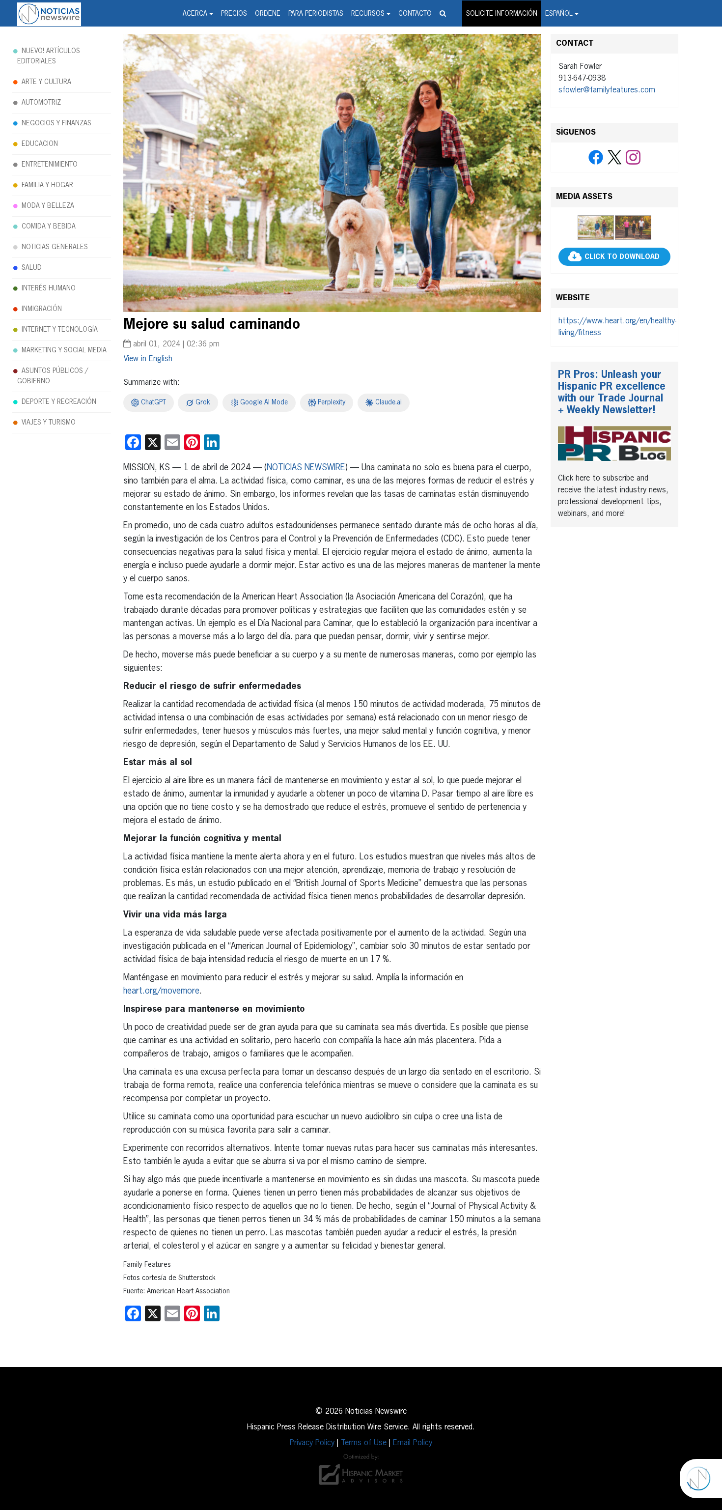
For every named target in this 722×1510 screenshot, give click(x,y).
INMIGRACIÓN (42, 309)
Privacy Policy (312, 1443)
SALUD (32, 267)
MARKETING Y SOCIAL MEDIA (64, 350)
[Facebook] (595, 158)
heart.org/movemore (161, 991)
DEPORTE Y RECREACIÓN (59, 402)
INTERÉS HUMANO (49, 288)
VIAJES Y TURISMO (49, 422)
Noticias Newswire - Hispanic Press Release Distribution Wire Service (49, 14)
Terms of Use (364, 1443)
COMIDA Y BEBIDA (49, 226)
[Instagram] (633, 158)
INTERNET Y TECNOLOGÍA (60, 329)
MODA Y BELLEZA (48, 205)
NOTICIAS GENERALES (55, 247)
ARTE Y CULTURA (46, 82)
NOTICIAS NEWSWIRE (306, 467)
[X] (614, 158)
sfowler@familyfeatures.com (606, 90)
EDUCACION (40, 144)
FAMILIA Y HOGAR (47, 185)
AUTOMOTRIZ (41, 102)
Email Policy (412, 1443)
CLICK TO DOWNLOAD (622, 257)
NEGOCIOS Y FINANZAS (56, 123)
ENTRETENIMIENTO (50, 164)
